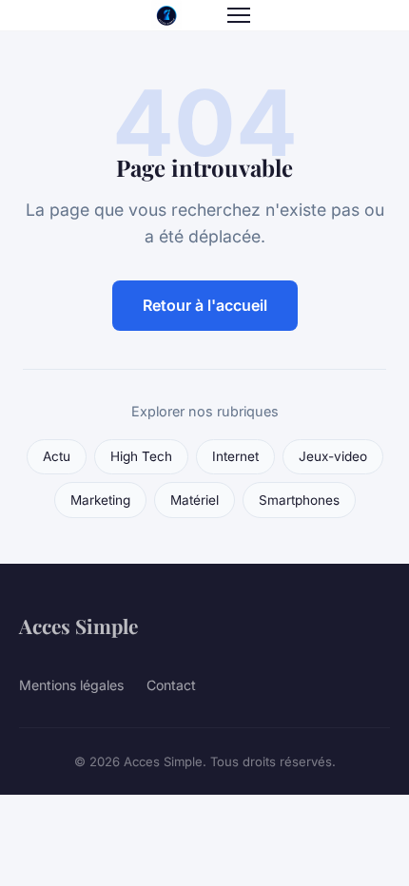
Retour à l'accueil (205, 305)
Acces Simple (78, 625)
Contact (171, 685)
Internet (235, 456)
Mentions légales (71, 685)
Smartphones (299, 500)
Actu (56, 456)
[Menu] (239, 15)
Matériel (194, 500)
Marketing (100, 500)
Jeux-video (333, 456)
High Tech (141, 456)
